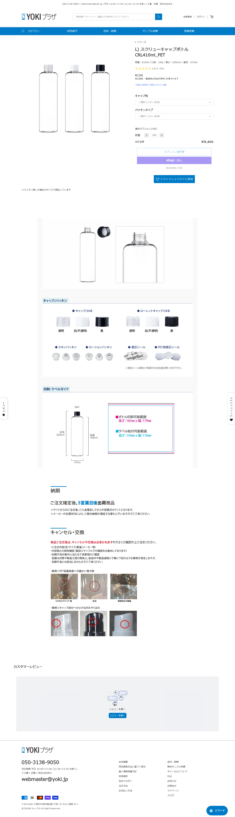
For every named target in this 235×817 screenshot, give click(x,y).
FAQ (169, 776)
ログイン (201, 16)
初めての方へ (125, 781)
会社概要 (123, 762)
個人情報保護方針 (128, 771)
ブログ (170, 795)
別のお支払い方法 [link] (174, 168)
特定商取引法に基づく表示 (132, 766)
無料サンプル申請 (176, 766)
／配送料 (148, 78)
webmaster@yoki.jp (91, 4)
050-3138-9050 (70, 4)
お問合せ (171, 786)
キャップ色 (141, 96)
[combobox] (117, 17)
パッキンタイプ (144, 110)
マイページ (173, 790)
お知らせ (171, 781)
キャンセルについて (177, 771)
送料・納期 (173, 762)
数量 (137, 135)
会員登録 (187, 16)
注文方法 (123, 786)
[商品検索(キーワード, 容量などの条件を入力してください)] (158, 17)
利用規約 (123, 776)
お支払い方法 (125, 790)
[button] (31, 31)
